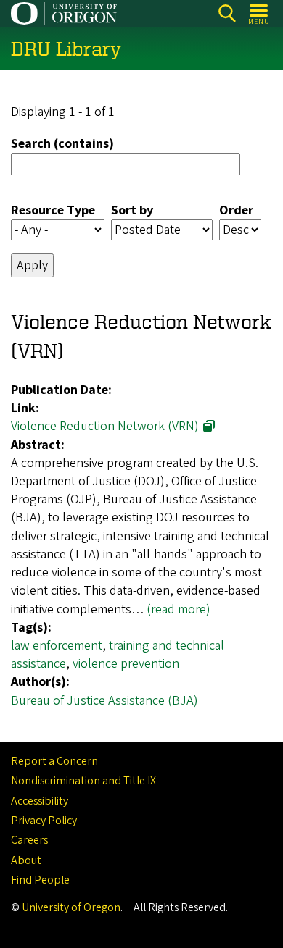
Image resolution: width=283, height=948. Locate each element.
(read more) (178, 609)
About (26, 860)
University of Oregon (71, 907)
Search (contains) (62, 144)
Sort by (132, 210)
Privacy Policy (44, 821)
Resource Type (53, 210)
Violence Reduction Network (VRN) (105, 426)
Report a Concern (54, 761)
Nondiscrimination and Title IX (83, 781)
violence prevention (126, 664)
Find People (40, 880)
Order (236, 210)
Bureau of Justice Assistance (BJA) (104, 701)
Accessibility (39, 801)
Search (227, 13)
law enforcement (56, 646)
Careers (29, 840)
